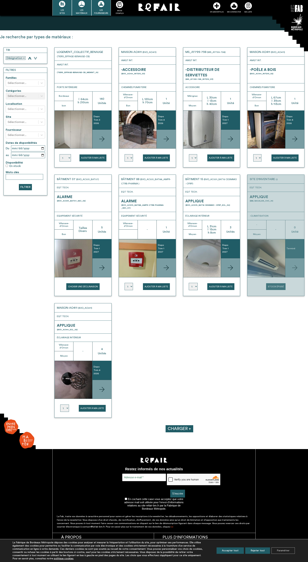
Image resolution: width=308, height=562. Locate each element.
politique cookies (63, 558)
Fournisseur (14, 129)
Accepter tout (230, 550)
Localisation (14, 103)
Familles (11, 77)
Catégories (13, 90)
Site (8, 116)
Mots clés (12, 172)
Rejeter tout (258, 550)
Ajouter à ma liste (93, 158)
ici (172, 527)
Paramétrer (283, 550)
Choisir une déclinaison (83, 287)
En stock (15, 166)
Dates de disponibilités (21, 142)
